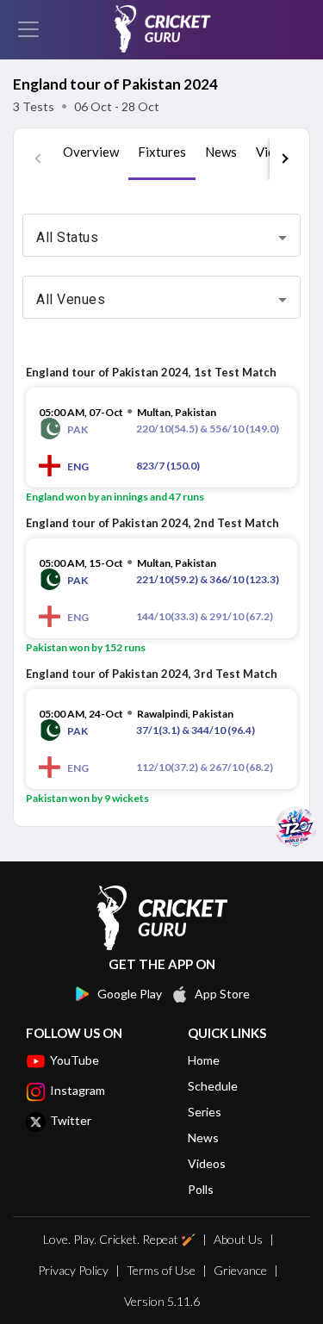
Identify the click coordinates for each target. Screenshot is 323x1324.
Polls (201, 1189)
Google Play (129, 993)
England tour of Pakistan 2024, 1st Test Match (151, 372)
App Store (222, 993)
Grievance (240, 1270)
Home (204, 1060)
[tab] (90, 158)
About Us (238, 1239)
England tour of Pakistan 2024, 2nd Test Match (152, 523)
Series (204, 1111)
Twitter (70, 1120)
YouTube (74, 1060)
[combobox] (161, 237)
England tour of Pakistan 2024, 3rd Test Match (151, 674)
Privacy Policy (73, 1270)
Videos (207, 1163)
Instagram (77, 1090)
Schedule (213, 1085)
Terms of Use (161, 1270)
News (203, 1137)
